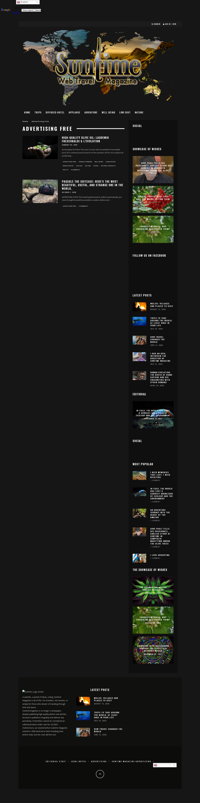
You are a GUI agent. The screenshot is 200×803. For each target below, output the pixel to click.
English (164, 765)
